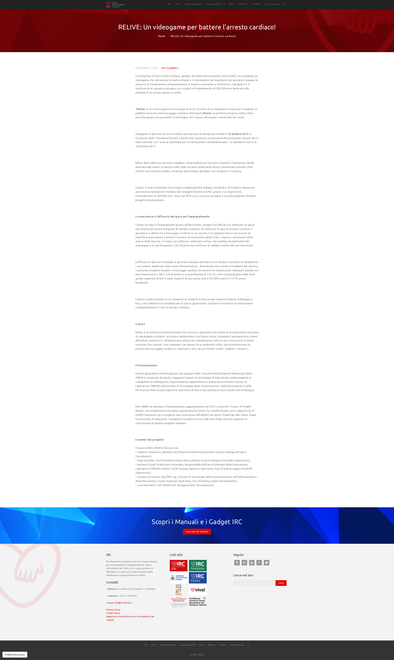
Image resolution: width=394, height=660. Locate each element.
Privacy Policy (113, 609)
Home (161, 36)
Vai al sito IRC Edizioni (197, 531)
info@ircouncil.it (123, 603)
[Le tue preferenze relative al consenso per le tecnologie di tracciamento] (14, 655)
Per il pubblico (170, 67)
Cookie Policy (113, 613)
